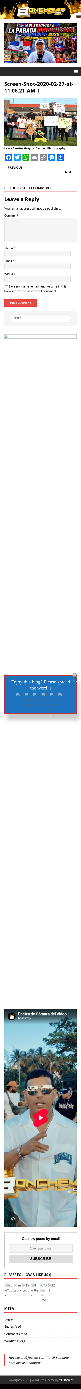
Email (8, 261)
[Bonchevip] (40, 16)
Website (10, 274)
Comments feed (15, 1334)
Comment (11, 215)
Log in (8, 1319)
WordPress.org (14, 1341)
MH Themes (66, 1380)
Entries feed (12, 1326)
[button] (75, 71)
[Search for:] (40, 318)
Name (9, 248)
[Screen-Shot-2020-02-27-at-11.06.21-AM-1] (40, 143)
